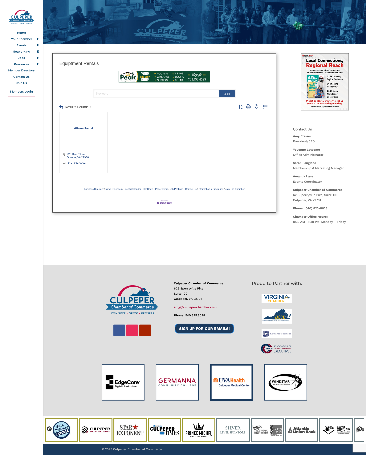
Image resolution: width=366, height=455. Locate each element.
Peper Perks (161, 189)
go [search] (228, 93)
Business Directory (94, 189)
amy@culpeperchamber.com (195, 307)
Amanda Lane (303, 176)
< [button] (49, 429)
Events (21, 45)
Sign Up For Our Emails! (204, 328)
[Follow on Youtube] (145, 330)
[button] (61, 107)
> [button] (359, 429)
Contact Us (21, 76)
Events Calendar (132, 189)
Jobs (21, 58)
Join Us (21, 83)
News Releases (113, 189)
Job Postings (176, 189)
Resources (21, 64)
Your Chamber (21, 39)
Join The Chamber (235, 189)
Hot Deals (148, 189)
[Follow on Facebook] (119, 330)
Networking (21, 51)
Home (21, 32)
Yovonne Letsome (306, 149)
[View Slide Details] (325, 81)
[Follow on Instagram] (132, 330)
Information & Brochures (210, 189)
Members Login (21, 91)
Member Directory (21, 70)
